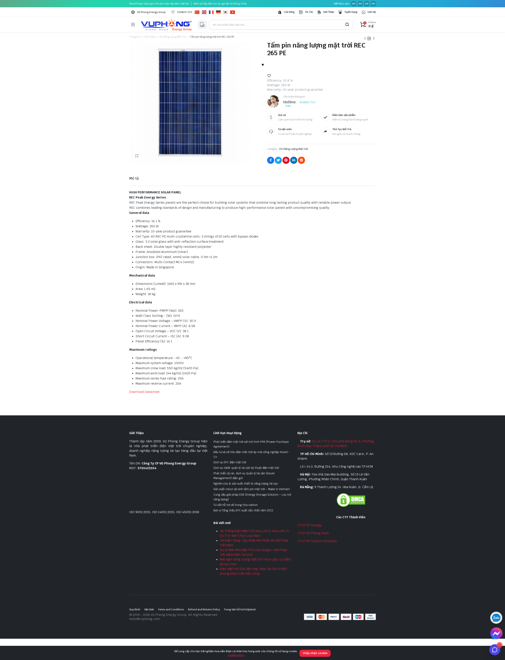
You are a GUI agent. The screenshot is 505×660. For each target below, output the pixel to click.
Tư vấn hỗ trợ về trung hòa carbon (235, 505)
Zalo (288, 106)
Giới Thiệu (328, 12)
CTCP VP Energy (309, 525)
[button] (137, 156)
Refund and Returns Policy (204, 609)
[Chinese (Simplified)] (198, 12)
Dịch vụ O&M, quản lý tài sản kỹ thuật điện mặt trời (246, 468)
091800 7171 (184, 12)
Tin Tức (309, 12)
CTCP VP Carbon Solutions (317, 541)
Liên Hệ (372, 12)
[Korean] (226, 12)
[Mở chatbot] (494, 649)
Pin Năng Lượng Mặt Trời (173, 36)
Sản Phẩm (150, 36)
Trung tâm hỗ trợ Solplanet (240, 609)
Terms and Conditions (171, 609)
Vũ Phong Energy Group (151, 12)
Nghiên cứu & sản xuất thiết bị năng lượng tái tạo (245, 483)
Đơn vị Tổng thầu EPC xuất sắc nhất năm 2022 (243, 510)
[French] (212, 12)
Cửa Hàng (289, 12)
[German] (219, 12)
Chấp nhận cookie (315, 653)
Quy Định (134, 609)
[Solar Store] (166, 24)
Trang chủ (134, 36)
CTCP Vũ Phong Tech (313, 533)
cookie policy (236, 655)
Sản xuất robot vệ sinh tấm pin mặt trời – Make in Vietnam (251, 489)
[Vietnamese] (233, 12)
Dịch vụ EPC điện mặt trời (229, 462)
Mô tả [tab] (134, 178)
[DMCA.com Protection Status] (351, 500)
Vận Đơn (149, 609)
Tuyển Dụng (351, 12)
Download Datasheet (144, 392)
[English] (205, 12)
